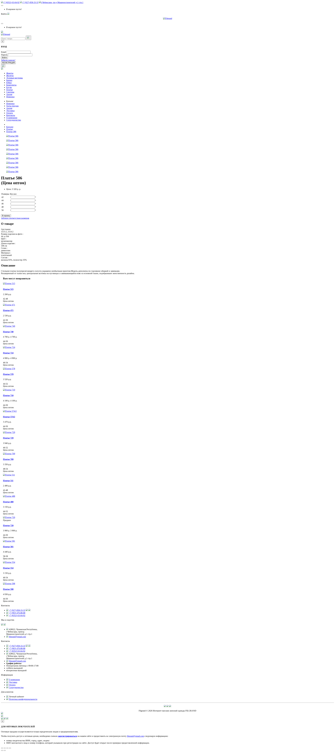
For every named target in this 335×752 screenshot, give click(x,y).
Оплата (9, 113)
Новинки (10, 97)
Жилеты (10, 75)
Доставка (10, 111)
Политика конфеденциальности (23, 699)
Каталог (9, 101)
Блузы (9, 87)
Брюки (9, 80)
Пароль (4, 55)
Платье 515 (8, 289)
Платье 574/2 (9, 417)
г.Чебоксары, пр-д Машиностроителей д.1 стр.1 (62, 2)
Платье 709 (8, 459)
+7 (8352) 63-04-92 (11, 2)
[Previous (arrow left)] (2, 750)
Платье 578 (8, 374)
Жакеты (9, 73)
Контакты (10, 115)
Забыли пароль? (8, 60)
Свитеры (10, 92)
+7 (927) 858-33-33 (30, 2)
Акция (9, 94)
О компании (11, 118)
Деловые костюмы (14, 78)
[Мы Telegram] (165, 706)
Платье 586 (11, 131)
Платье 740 (8, 332)
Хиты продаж (12, 106)
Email (3, 52)
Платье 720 (8, 525)
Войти (4, 58)
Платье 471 (8, 310)
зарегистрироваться (67, 736)
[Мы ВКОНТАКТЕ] (2, 625)
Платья (9, 90)
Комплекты (11, 85)
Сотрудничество (13, 120)
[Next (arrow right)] (5, 750)
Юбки (9, 83)
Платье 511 (8, 480)
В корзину (6, 216)
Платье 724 (8, 353)
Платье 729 (8, 438)
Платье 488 (8, 502)
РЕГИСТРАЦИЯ (8, 63)
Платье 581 (8, 547)
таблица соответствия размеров (15, 218)
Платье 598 (8, 589)
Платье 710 (8, 395)
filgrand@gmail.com (17, 637)
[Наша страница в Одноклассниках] (5, 625)
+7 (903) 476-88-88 (17, 613)
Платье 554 (8, 568)
